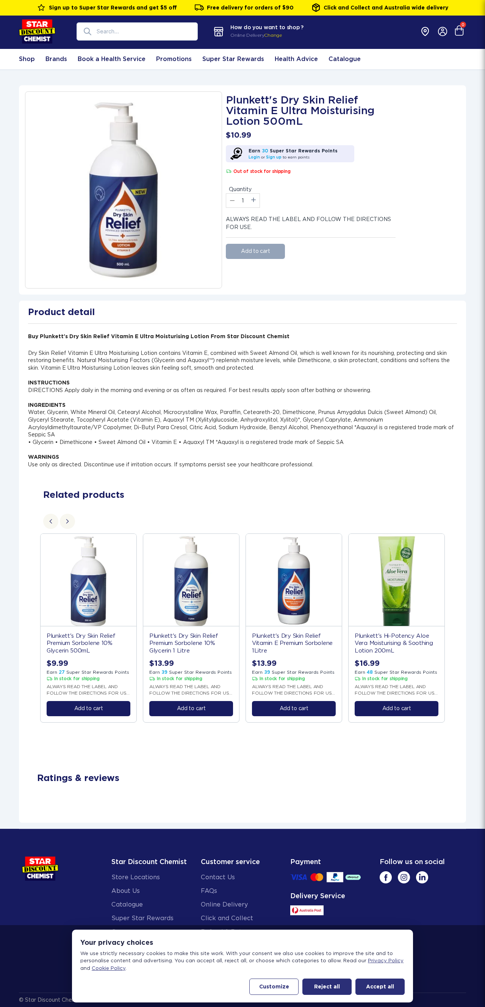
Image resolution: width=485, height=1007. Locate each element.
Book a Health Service (112, 59)
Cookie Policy (108, 968)
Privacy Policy (386, 960)
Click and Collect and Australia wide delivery (386, 8)
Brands (56, 59)
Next (453, 628)
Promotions (174, 59)
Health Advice (296, 59)
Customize (274, 986)
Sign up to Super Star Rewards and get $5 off (113, 8)
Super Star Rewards (233, 59)
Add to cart (255, 251)
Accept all (380, 986)
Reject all (327, 986)
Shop (27, 59)
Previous (31, 628)
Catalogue (345, 59)
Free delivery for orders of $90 (250, 8)
